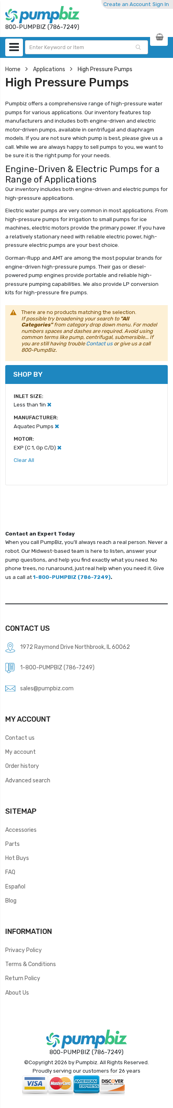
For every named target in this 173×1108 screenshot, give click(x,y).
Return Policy (22, 978)
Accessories (21, 830)
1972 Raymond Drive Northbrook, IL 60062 (75, 647)
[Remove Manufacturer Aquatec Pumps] (57, 426)
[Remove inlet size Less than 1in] (49, 405)
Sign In (160, 4)
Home (13, 69)
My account (20, 752)
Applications (49, 69)
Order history (22, 766)
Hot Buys (17, 858)
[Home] (42, 14)
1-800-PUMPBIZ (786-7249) (72, 577)
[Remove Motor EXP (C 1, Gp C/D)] (59, 448)
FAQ (10, 872)
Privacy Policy (23, 950)
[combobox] (86, 47)
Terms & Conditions (30, 964)
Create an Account (126, 4)
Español (15, 886)
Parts (12, 844)
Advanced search (27, 780)
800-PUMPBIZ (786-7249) (86, 1052)
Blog (10, 900)
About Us (17, 992)
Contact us (99, 344)
